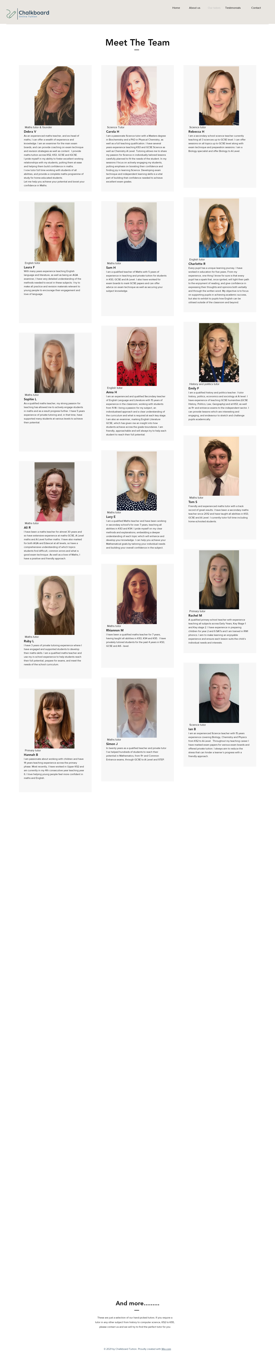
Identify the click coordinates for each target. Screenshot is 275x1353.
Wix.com (166, 1349)
